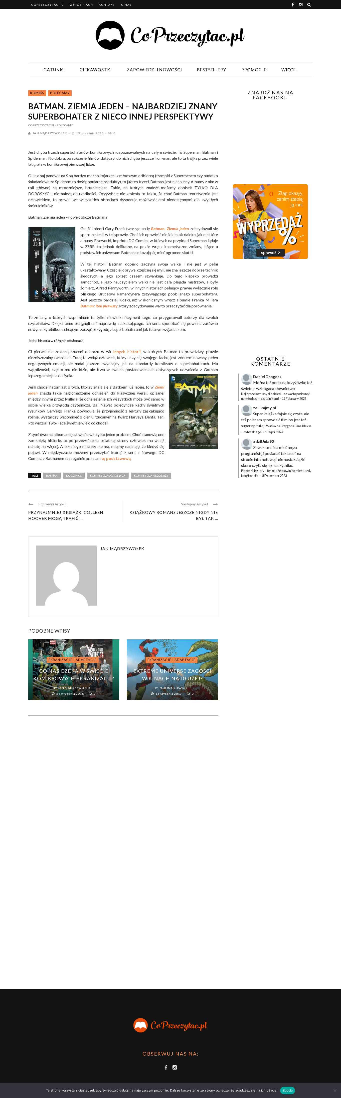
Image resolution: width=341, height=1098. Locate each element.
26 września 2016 (70, 693)
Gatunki (54, 69)
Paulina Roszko (173, 688)
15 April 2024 (274, 432)
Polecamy (60, 93)
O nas (126, 4)
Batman (52, 475)
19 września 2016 (90, 133)
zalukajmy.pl (264, 407)
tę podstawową (116, 458)
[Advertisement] (270, 307)
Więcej (289, 69)
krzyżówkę (296, 382)
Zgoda (288, 1090)
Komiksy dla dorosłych (108, 475)
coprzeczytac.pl (47, 4)
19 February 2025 (294, 399)
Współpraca (81, 4)
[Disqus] (123, 786)
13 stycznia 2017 (169, 693)
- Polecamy (64, 125)
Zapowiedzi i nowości (154, 69)
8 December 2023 (274, 476)
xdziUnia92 (263, 441)
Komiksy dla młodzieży (151, 475)
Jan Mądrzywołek (49, 133)
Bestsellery (211, 69)
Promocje (253, 69)
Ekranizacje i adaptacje (73, 660)
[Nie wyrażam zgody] (334, 1090)
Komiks (37, 93)
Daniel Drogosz (267, 376)
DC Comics (74, 475)
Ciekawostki (96, 69)
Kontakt (107, 4)
